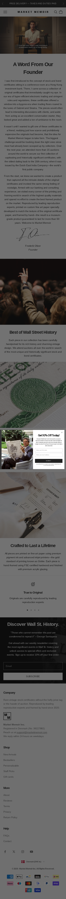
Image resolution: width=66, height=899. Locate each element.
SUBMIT (48, 461)
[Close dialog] (62, 432)
